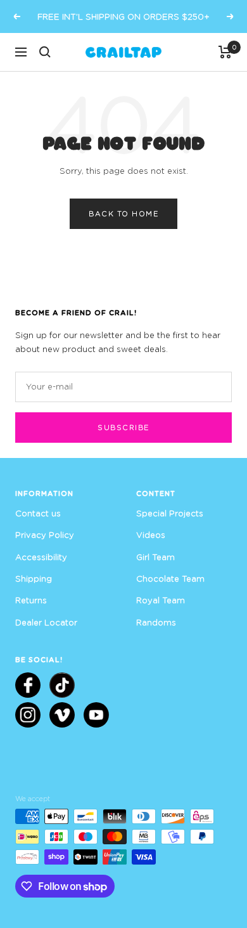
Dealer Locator (46, 622)
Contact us (38, 513)
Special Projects (169, 513)
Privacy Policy (44, 535)
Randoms (156, 622)
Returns (31, 600)
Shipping (33, 578)
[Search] (45, 52)
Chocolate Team (170, 578)
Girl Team (155, 557)
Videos (150, 535)
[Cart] (225, 52)
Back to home (123, 213)
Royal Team (160, 600)
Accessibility (41, 557)
